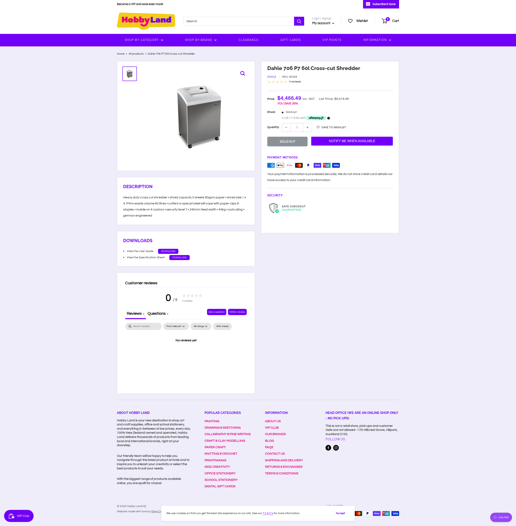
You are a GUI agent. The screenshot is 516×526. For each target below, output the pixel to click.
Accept (340, 513)
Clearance (249, 40)
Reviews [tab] (135, 313)
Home (121, 53)
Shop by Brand (198, 40)
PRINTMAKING (215, 460)
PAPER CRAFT (215, 447)
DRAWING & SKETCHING (223, 427)
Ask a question (217, 312)
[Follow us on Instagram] (336, 448)
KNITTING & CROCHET (221, 453)
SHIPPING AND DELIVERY (284, 460)
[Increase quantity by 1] (307, 127)
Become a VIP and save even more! (140, 4)
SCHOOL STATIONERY (221, 479)
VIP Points (331, 40)
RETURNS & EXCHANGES (284, 466)
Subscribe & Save (383, 4)
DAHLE (271, 77)
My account (321, 23)
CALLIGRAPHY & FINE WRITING (228, 434)
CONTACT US (275, 453)
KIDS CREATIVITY (217, 466)
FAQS (269, 447)
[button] (331, 127)
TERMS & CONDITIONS (281, 473)
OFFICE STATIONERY (220, 473)
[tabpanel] (186, 354)
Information (375, 40)
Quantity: (273, 127)
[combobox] (238, 21)
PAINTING (212, 421)
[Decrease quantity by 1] (286, 127)
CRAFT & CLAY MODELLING (225, 440)
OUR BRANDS (275, 434)
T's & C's (268, 513)
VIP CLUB (272, 427)
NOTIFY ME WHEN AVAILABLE (352, 141)
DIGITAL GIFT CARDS (220, 486)
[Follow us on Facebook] (328, 448)
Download (168, 251)
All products (136, 53)
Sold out (287, 141)
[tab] (158, 314)
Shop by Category (142, 40)
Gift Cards (290, 40)
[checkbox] (222, 326)
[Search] (299, 21)
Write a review (237, 312)
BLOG (269, 440)
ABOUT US (273, 421)
